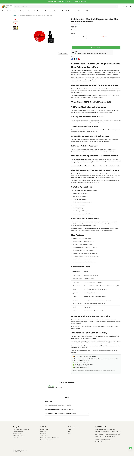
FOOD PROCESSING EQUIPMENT (21, 429)
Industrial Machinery (66, 11)
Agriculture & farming (18, 431)
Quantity (73, 33)
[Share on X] (74, 59)
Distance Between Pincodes (46, 439)
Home (3, 11)
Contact (69, 433)
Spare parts (15, 437)
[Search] (116, 6)
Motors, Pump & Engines (51, 11)
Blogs (69, 431)
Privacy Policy (43, 431)
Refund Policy (43, 433)
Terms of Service (44, 435)
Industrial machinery (17, 433)
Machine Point (76, 24)
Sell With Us (86, 11)
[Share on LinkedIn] (76, 59)
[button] (125, 6)
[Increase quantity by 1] (83, 37)
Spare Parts (77, 11)
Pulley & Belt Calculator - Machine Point (49, 437)
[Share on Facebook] (72, 59)
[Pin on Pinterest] (79, 59)
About (69, 429)
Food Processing (11, 11)
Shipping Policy (44, 429)
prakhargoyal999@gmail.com (103, 439)
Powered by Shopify (17, 451)
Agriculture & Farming (24, 11)
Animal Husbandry (38, 11)
